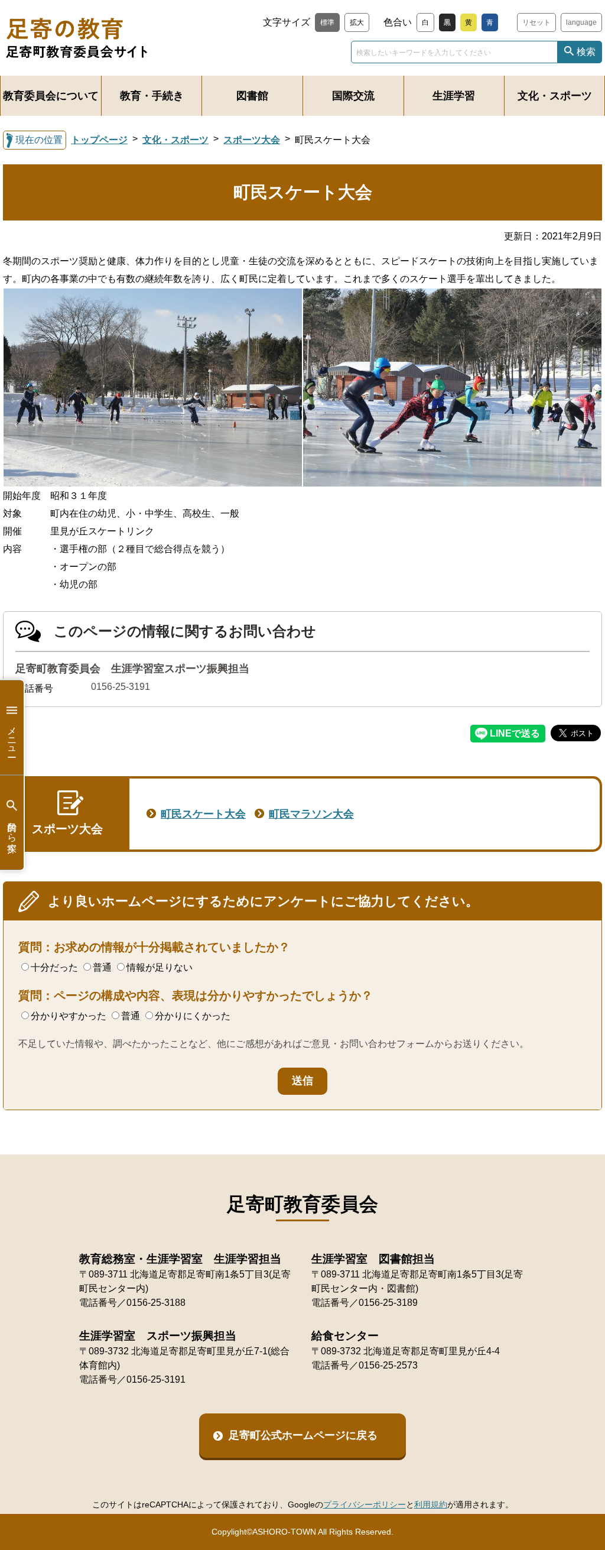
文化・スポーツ (555, 96)
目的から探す (12, 831)
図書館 (252, 96)
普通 (102, 967)
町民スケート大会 (203, 814)
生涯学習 (453, 96)
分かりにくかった (192, 1016)
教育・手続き (152, 96)
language (581, 22)
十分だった (54, 967)
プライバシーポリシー (364, 1504)
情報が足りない (159, 967)
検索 (586, 52)
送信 (302, 1081)
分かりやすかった (68, 1016)
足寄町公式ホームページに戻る (303, 1435)
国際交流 (353, 96)
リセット (536, 22)
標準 (327, 22)
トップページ (99, 140)
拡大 (357, 22)
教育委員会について (51, 96)
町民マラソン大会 (311, 814)
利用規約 (430, 1504)
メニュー (12, 736)
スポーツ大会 (251, 140)
